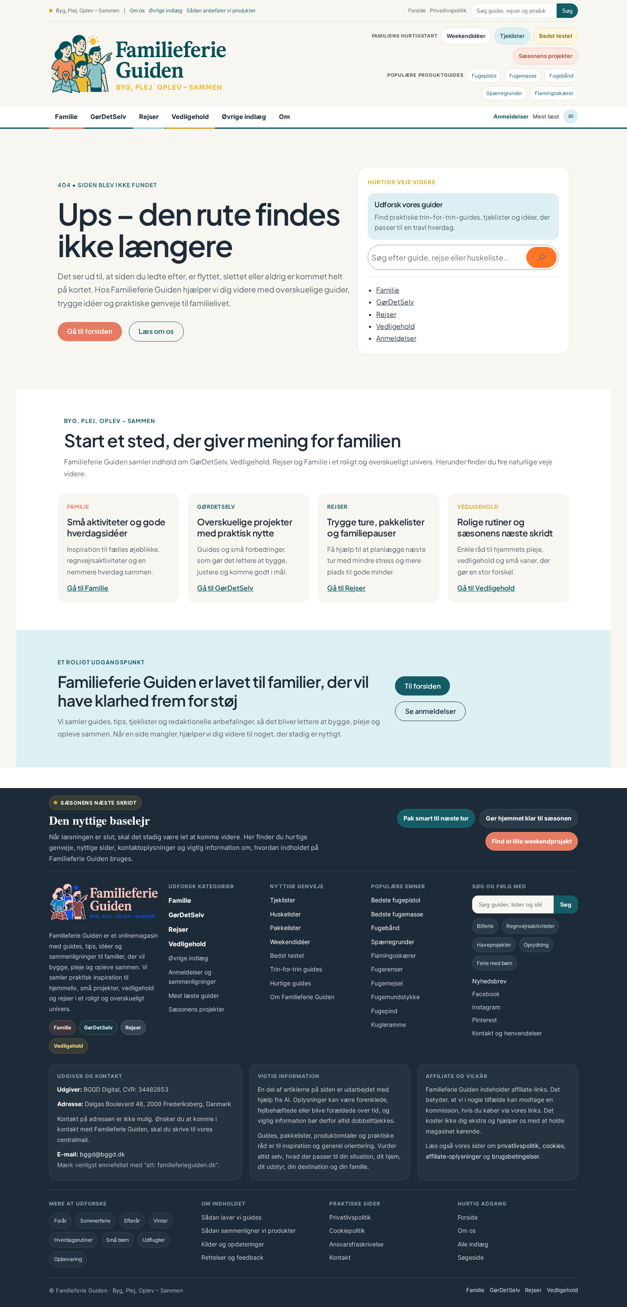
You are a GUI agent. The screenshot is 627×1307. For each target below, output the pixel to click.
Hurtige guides (290, 983)
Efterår (132, 1220)
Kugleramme (388, 1024)
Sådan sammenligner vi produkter (248, 1230)
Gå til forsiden (89, 331)
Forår (60, 1220)
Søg (567, 11)
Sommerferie (95, 1220)
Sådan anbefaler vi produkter (220, 10)
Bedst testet (555, 35)
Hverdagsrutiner (73, 1240)
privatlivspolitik (518, 1145)
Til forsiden (423, 685)
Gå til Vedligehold (486, 587)
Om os (137, 10)
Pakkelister (285, 927)
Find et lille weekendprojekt (532, 841)
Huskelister (285, 914)
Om (284, 117)
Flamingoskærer (554, 93)
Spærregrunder (504, 93)
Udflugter (153, 1240)
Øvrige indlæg (165, 10)
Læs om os (156, 331)
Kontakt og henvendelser (507, 1033)
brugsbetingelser (515, 1156)
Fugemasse (523, 75)
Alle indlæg (473, 1244)
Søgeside (471, 1257)
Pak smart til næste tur (436, 818)
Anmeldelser (510, 116)
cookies (553, 1145)
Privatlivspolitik (448, 10)
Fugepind (384, 1010)
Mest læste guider (193, 995)
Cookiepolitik (347, 1230)
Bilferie (485, 926)
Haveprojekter (494, 945)
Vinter (161, 1220)
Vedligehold (190, 117)
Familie (66, 117)
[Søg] (541, 257)
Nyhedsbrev (489, 981)
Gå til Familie (87, 587)
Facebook (486, 993)
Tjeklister (512, 35)
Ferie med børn (494, 963)
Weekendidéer (466, 35)
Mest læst (546, 116)
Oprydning (536, 945)
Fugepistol (484, 75)
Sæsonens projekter (545, 55)
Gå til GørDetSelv (225, 587)
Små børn (117, 1240)
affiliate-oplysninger (453, 1156)
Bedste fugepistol (395, 900)
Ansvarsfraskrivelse (356, 1244)
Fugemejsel (387, 983)
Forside (417, 10)
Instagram (486, 1007)
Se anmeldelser (430, 711)
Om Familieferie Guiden (302, 996)
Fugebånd (561, 75)
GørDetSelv (108, 117)
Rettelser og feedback (232, 1257)
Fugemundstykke (395, 996)
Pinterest (484, 1019)
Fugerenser (387, 969)
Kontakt (340, 1257)
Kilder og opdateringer (232, 1244)
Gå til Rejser (346, 587)
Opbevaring (68, 1259)
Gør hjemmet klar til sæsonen (529, 818)
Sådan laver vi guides (231, 1217)
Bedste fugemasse (397, 914)
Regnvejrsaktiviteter (530, 926)
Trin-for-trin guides (296, 969)
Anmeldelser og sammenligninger (192, 976)
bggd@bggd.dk (102, 1154)
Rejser (149, 117)
